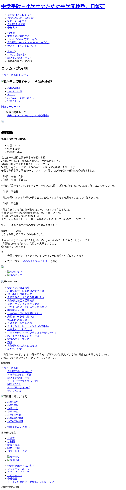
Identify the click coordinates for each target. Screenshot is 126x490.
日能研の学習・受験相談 (20, 300)
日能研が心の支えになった (22, 345)
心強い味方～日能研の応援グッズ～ (27, 291)
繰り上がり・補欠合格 (19, 329)
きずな (11, 94)
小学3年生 (12, 408)
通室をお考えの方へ (18, 427)
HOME (11, 33)
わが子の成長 (14, 91)
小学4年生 (12, 411)
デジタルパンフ (16, 390)
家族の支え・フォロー (19, 339)
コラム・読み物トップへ (14, 75)
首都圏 (11, 441)
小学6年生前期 (15, 418)
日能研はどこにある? (19, 14)
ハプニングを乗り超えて (20, 97)
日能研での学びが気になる (22, 39)
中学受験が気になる (18, 36)
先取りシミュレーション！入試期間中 (28, 115)
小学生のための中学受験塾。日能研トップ (30, 482)
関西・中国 (13, 448)
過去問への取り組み (18, 320)
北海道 (11, 438)
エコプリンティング (18, 387)
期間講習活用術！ (17, 310)
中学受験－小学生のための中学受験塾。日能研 (53, 6)
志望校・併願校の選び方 (20, 316)
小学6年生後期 (15, 421)
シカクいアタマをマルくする (23, 381)
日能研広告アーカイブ (19, 371)
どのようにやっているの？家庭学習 (27, 307)
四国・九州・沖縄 (17, 451)
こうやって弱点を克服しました (24, 313)
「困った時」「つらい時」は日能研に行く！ (32, 332)
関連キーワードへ (11, 106)
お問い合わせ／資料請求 (20, 18)
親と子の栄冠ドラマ (18, 57)
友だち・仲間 (14, 348)
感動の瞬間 (13, 88)
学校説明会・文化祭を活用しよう (25, 297)
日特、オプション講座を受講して (25, 303)
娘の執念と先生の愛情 (35, 261)
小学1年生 (12, 402)
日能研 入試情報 (16, 24)
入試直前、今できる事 (19, 323)
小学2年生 (12, 405)
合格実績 (12, 27)
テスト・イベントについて (22, 45)
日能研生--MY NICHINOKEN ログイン (28, 42)
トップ (11, 51)
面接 (9, 342)
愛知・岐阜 (13, 444)
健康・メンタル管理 (18, 287)
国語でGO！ (14, 384)
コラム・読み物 (16, 54)
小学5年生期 (14, 415)
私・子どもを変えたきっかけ (23, 336)
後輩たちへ (13, 101)
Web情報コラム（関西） (20, 374)
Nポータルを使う (16, 21)
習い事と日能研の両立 (19, 294)
